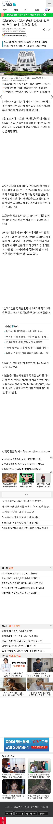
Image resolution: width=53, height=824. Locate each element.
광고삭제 (3, 820)
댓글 (26, 494)
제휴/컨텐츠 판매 (21, 807)
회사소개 (8, 807)
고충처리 (44, 807)
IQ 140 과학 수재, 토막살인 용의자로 (24, 342)
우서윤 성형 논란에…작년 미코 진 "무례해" (27, 336)
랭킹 (16, 9)
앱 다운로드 (31, 813)
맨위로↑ (43, 813)
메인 (5, 9)
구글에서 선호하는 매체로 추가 (15, 35)
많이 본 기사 (8, 756)
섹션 (26, 9)
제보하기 (19, 813)
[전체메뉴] (49, 3)
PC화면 (9, 813)
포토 (37, 9)
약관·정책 (35, 807)
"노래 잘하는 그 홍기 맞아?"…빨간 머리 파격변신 (27, 347)
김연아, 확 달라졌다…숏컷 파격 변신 (24, 331)
